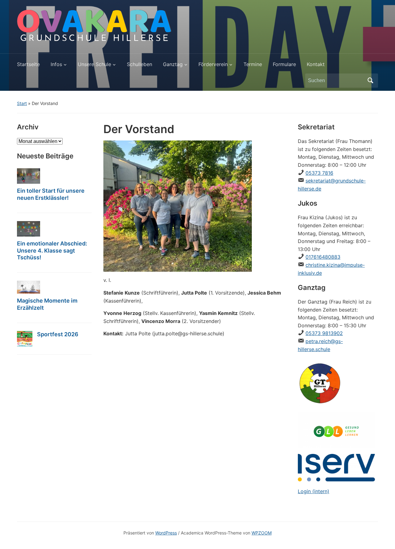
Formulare (284, 64)
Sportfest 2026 (57, 334)
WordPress (166, 532)
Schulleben (139, 64)
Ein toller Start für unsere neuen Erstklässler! (51, 194)
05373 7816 (319, 173)
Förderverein (213, 64)
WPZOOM (262, 532)
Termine (252, 64)
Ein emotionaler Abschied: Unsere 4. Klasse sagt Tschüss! (52, 250)
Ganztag (173, 64)
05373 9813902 (324, 333)
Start (22, 103)
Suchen (370, 80)
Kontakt (316, 64)
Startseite (28, 64)
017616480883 (323, 257)
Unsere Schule (94, 64)
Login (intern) (313, 491)
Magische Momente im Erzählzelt (47, 304)
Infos (56, 64)
